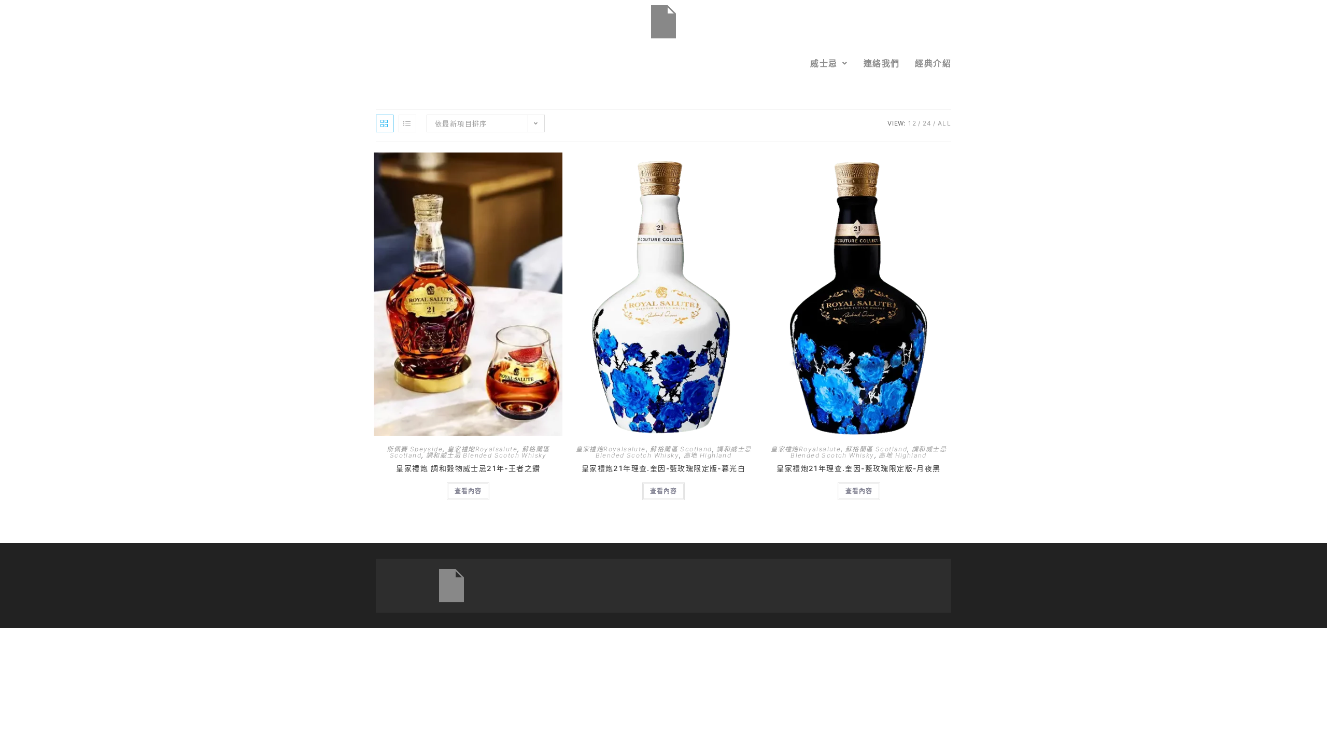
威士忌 (823, 63)
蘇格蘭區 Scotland (681, 449)
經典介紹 (933, 63)
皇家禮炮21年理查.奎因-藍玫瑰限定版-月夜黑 (858, 468)
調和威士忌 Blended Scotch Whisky (486, 455)
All (944, 123)
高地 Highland (707, 455)
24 (927, 123)
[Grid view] (384, 123)
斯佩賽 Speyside (415, 449)
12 (912, 123)
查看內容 (468, 491)
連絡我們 (882, 63)
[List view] (407, 123)
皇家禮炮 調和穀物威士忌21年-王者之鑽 (468, 468)
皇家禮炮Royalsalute (482, 449)
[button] (829, 63)
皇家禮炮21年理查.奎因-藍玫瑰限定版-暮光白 (663, 468)
